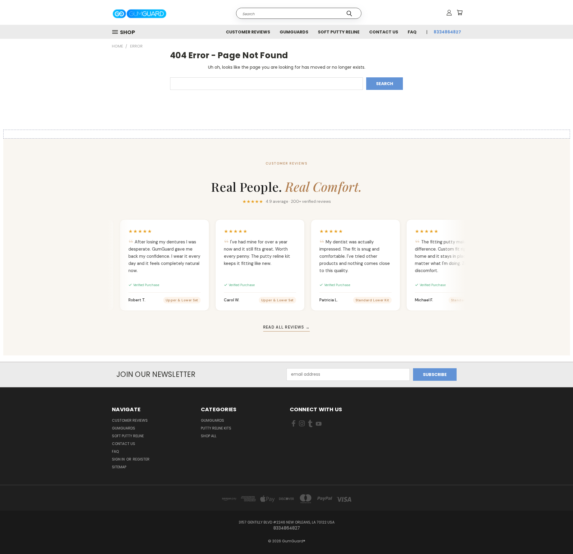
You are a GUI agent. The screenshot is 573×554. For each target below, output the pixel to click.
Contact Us (383, 32)
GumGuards (294, 32)
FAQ (412, 32)
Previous (557, 535)
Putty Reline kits (216, 428)
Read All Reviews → (286, 327)
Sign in (119, 459)
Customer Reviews (248, 32)
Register (141, 459)
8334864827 (447, 32)
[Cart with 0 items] (460, 13)
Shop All (208, 435)
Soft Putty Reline (339, 32)
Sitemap (119, 466)
